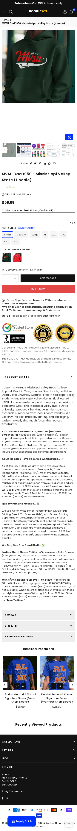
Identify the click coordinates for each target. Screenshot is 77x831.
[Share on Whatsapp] (49, 163)
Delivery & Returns (16, 269)
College (7, 362)
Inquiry (38, 269)
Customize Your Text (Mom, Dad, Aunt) (28, 210)
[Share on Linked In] (45, 163)
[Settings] (65, 12)
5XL (15, 241)
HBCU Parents (10, 351)
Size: (18, 228)
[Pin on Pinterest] (40, 163)
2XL (54, 234)
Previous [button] (4, 86)
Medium (21, 234)
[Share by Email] (54, 163)
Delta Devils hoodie (50, 362)
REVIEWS (10, 615)
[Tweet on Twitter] (35, 163)
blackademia (45, 358)
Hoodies (26, 351)
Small (7, 234)
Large (35, 234)
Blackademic (62, 358)
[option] (38, 66)
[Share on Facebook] (31, 163)
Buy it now (38, 288)
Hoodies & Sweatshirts (46, 351)
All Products (31, 347)
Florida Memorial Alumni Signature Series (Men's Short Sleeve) (20, 698)
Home (5, 19)
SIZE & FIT (11, 626)
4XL (6, 241)
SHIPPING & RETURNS (19, 636)
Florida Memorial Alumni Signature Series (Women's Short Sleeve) (57, 698)
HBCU (65, 347)
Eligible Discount (50, 347)
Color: (16, 249)
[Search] (10, 12)
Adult (20, 347)
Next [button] (72, 86)
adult (32, 358)
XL (45, 234)
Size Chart (28, 228)
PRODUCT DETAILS (17, 377)
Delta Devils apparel (25, 362)
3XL (63, 234)
